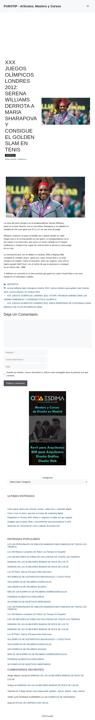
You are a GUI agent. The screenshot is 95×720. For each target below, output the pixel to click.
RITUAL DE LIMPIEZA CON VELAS (31, 703)
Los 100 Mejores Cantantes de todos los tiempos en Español (36, 552)
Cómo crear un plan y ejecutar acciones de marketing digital (35, 513)
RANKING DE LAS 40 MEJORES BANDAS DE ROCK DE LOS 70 (37, 562)
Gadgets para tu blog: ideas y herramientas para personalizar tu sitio (39, 522)
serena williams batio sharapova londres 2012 (28, 288)
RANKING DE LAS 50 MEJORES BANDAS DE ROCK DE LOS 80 (47, 685)
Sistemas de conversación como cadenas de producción (33, 526)
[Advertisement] (47, 31)
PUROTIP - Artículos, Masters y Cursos (32, 6)
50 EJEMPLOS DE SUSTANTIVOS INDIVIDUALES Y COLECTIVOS (39, 577)
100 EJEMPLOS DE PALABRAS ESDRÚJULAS (29, 582)
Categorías (47, 478)
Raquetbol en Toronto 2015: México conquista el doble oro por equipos (39, 517)
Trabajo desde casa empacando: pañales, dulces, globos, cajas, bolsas (52, 691)
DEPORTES (10, 155)
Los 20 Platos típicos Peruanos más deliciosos (29, 572)
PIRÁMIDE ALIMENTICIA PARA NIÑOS (25, 597)
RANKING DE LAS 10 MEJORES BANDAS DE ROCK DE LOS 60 (37, 567)
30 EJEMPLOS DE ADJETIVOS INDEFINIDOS (29, 602)
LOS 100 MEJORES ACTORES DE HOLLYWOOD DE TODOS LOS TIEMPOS (43, 557)
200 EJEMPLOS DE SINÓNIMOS (59, 697)
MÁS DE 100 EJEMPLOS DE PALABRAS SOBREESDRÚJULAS (37, 592)
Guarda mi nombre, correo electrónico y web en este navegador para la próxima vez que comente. (47, 374)
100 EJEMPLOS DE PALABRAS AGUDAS (26, 587)
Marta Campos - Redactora (15, 159)
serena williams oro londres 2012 (24, 292)
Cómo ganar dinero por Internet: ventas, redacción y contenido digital (39, 509)
